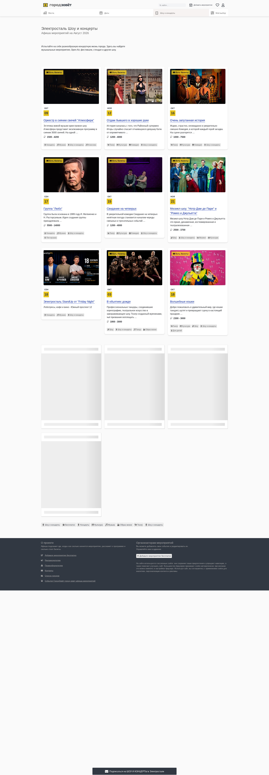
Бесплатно (70, 525)
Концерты (51, 145)
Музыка (62, 145)
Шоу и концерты (167, 13)
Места (51, 13)
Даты (106, 13)
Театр (112, 145)
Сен (46, 289)
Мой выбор (221, 13)
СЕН (46, 196)
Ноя (109, 108)
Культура (123, 145)
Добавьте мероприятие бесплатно (155, 556)
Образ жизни (151, 329)
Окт (46, 108)
